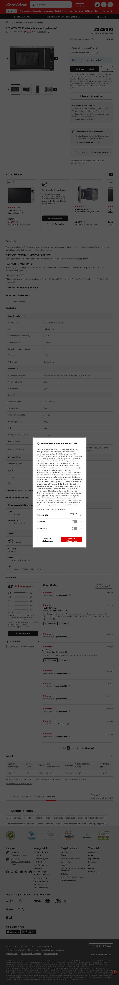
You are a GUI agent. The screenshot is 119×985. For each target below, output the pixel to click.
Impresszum (51, 509)
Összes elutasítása (47, 539)
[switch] (74, 521)
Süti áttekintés (60, 509)
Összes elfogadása (71, 539)
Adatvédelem (41, 509)
